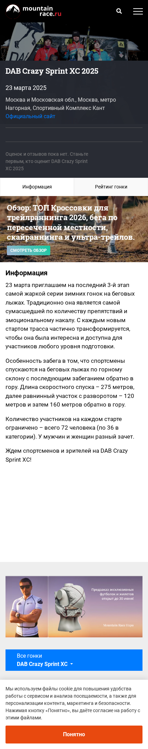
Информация (37, 186)
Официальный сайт (30, 116)
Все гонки (43, 660)
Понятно (74, 734)
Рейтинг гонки (111, 186)
